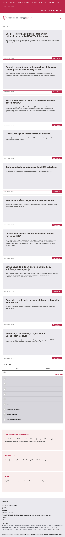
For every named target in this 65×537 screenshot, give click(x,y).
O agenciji (12, 2)
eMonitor (4, 510)
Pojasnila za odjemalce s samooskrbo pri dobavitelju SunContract (32, 301)
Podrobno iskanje (59, 374)
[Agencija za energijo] (17, 18)
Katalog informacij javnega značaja (53, 534)
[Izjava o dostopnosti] (53, 10)
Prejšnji (17, 368)
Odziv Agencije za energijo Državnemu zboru (28, 134)
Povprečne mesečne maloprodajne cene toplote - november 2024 (30, 234)
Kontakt (4, 507)
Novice (19, 2)
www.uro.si (5, 519)
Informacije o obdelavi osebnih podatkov (13, 514)
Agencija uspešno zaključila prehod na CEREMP (30, 200)
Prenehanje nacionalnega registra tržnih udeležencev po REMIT (26, 334)
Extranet (4, 517)
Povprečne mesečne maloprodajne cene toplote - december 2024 (30, 101)
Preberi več (57, 58)
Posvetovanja (42, 2)
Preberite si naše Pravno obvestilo (34, 534)
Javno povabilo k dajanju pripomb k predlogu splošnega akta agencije (28, 268)
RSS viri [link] (59, 10)
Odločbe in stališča (55, 2)
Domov (5, 2)
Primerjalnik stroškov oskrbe (9, 505)
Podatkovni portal (8, 6)
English (43, 10)
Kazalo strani (5, 504)
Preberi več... (55, 529)
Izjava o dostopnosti (7, 512)
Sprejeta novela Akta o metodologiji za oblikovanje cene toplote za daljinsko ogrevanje (31, 68)
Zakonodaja (26, 2)
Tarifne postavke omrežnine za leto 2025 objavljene (31, 167)
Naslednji (48, 368)
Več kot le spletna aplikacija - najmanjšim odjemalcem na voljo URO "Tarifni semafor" (28, 35)
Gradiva (34, 2)
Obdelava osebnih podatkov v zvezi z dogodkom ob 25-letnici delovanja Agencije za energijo (26, 515)
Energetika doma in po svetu (9, 509)
